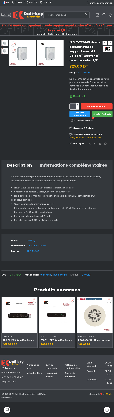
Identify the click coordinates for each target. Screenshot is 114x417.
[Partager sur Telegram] (100, 143)
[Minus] (77, 108)
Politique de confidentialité (72, 366)
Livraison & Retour (83, 128)
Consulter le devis (83, 120)
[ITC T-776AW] (4, 42)
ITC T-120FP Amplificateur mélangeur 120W (57, 340)
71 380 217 (20, 2)
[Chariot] (98, 15)
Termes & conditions (70, 375)
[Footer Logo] (12, 362)
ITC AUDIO (84, 72)
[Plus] (77, 104)
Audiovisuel (53, 34)
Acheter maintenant (80, 114)
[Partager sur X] (89, 144)
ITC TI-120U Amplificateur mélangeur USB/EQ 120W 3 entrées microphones (19, 340)
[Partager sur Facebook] (95, 143)
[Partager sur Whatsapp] (105, 143)
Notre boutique (34, 373)
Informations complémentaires (73, 165)
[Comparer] (13, 50)
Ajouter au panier (96, 106)
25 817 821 (48, 2)
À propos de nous (33, 366)
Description (19, 165)
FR (7, 2)
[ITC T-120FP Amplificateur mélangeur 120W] (57, 315)
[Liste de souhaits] (13, 44)
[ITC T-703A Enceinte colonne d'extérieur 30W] (104, 43)
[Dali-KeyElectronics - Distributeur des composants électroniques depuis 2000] (28, 15)
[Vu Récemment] (107, 410)
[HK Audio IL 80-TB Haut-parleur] (110, 43)
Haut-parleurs (69, 34)
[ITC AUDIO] (108, 49)
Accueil (41, 34)
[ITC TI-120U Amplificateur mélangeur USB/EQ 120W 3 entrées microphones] (19, 315)
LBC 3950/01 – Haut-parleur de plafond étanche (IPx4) (94, 340)
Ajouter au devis (102, 114)
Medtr (109, 394)
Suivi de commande (51, 366)
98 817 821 (34, 2)
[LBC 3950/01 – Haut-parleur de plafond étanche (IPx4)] (95, 315)
